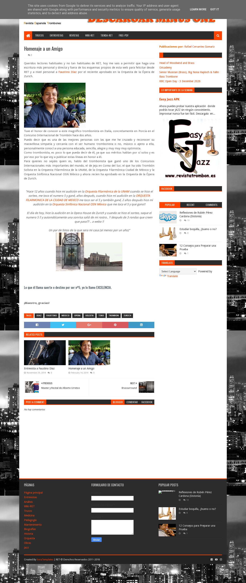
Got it (214, 9)
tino (101, 316)
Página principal (33, 492)
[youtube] (216, 559)
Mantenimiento (33, 524)
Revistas (74, 35)
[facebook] (212, 559)
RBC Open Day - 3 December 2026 (179, 81)
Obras (27, 542)
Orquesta (29, 538)
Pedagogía (30, 520)
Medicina (29, 515)
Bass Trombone (168, 76)
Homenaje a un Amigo (81, 368)
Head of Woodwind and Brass (176, 62)
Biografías (30, 529)
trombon (114, 316)
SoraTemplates (45, 559)
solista (89, 316)
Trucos (39, 35)
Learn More (198, 9)
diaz (39, 316)
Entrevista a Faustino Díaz (39, 368)
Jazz (26, 547)
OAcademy (165, 67)
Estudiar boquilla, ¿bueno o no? (198, 229)
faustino (51, 316)
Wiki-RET (89, 35)
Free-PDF (124, 35)
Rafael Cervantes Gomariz (199, 46)
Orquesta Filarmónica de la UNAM (107, 191)
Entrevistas (56, 35)
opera (77, 316)
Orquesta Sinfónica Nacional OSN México (79, 204)
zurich (127, 316)
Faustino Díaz (67, 72)
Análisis (28, 501)
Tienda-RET (107, 35)
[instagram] (220, 559)
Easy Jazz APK (169, 99)
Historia (28, 533)
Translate (172, 276)
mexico (65, 316)
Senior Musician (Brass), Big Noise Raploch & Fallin (189, 72)
